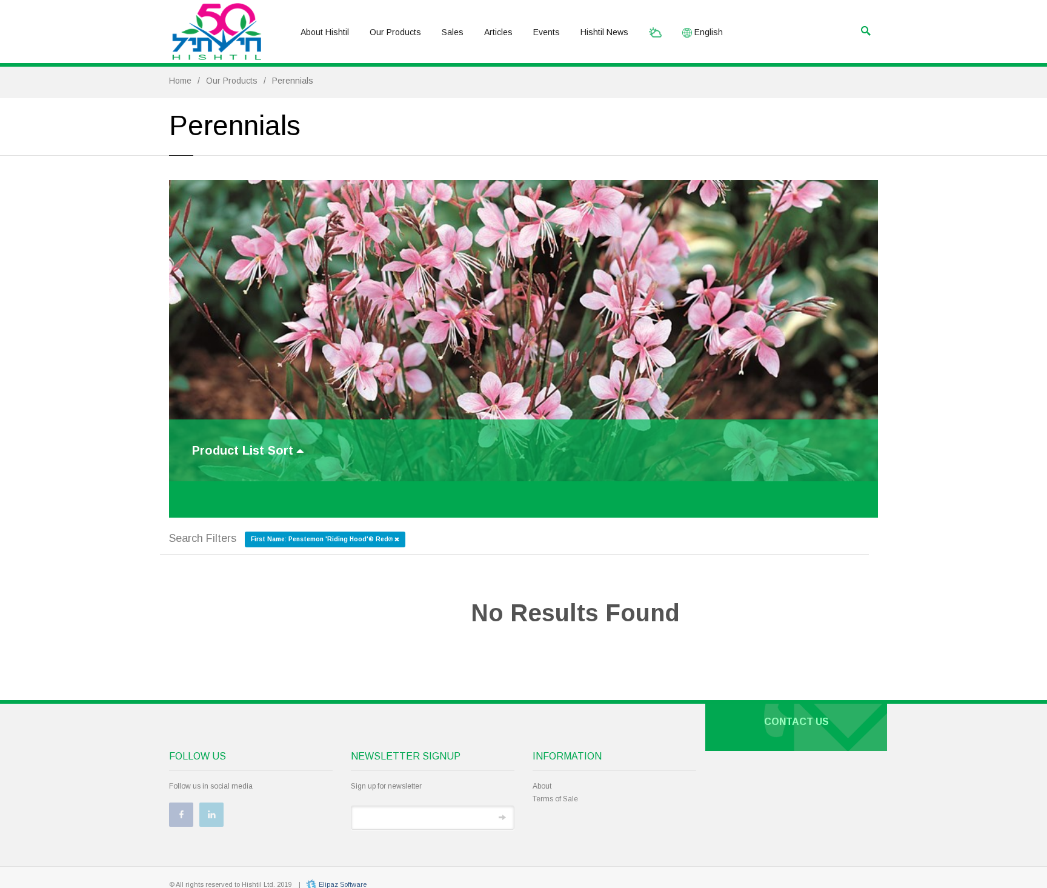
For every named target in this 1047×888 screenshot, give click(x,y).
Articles (498, 32)
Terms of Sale (555, 799)
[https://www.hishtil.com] (217, 31)
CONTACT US (796, 721)
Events (546, 32)
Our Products (395, 32)
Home (180, 80)
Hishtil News (604, 32)
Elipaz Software (343, 884)
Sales (453, 32)
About (542, 786)
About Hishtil (325, 32)
